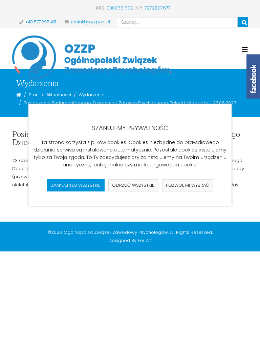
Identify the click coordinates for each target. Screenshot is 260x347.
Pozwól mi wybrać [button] (187, 185)
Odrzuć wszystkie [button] (133, 185)
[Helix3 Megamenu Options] (245, 50)
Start (34, 94)
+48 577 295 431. (41, 22)
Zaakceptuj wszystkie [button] (76, 185)
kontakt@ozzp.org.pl (90, 22)
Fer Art (145, 240)
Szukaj (243, 22)
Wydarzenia (92, 94)
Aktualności (58, 94)
